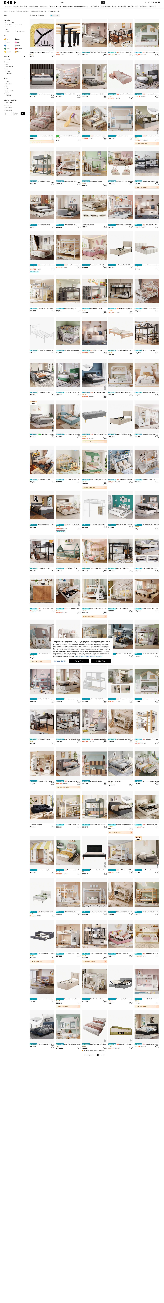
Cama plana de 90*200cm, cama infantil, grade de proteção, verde (68, 568)
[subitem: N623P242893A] (120, 247)
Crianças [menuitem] (58, 6)
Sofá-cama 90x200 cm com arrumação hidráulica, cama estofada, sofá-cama (147, 568)
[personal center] (146, 2)
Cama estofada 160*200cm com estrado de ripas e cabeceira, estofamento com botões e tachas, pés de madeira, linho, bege (94, 1044)
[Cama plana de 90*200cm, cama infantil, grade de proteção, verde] (68, 551)
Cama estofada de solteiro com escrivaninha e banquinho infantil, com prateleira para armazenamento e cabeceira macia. (68, 434)
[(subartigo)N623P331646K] (68, 636)
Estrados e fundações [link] (54, 11)
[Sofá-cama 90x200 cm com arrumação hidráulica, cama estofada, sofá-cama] (147, 551)
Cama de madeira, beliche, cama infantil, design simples (68, 265)
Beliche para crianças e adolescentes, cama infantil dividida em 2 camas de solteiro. (147, 911)
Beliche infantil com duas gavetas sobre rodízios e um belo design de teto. (121, 392)
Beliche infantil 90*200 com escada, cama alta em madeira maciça (121, 479)
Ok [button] (23, 113)
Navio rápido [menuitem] (23, 6)
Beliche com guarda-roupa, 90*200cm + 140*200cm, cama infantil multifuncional (147, 781)
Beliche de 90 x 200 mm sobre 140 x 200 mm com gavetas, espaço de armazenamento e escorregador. (68, 94)
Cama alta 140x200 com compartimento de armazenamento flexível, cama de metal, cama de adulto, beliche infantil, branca (42, 308)
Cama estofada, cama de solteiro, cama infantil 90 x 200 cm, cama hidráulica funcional (68, 699)
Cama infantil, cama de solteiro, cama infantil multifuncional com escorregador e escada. (147, 479)
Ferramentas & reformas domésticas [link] (19, 11)
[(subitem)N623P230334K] (94, 507)
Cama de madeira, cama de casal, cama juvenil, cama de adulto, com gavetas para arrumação (121, 524)
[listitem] (42, 38)
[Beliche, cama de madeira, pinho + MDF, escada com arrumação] (147, 35)
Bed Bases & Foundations (94, 392)
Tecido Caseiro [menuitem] (143, 6)
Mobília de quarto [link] (41, 11)
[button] (156, 2)
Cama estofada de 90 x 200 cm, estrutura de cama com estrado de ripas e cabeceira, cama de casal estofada (68, 392)
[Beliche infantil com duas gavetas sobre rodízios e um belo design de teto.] (120, 375)
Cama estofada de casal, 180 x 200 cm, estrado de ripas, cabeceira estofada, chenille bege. (147, 265)
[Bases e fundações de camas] (42, 76)
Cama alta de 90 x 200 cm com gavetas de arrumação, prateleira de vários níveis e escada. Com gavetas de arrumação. (42, 781)
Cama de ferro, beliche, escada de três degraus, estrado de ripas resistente (147, 181)
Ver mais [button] (18, 27)
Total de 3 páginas (88, 1055)
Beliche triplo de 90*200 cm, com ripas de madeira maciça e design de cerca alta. (94, 824)
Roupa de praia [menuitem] (43, 6)
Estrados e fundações (118, 136)
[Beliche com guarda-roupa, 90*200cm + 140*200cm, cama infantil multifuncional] (147, 763)
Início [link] (5, 11)
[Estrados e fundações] (120, 118)
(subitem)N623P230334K (93, 524)
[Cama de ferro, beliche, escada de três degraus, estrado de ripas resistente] (147, 163)
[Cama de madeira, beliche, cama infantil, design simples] (68, 247)
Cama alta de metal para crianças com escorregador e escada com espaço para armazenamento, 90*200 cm (121, 739)
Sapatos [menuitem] (114, 6)
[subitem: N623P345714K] (94, 681)
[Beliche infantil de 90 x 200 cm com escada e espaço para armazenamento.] (147, 636)
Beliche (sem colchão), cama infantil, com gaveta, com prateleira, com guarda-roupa (121, 870)
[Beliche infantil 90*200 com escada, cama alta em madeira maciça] (120, 462)
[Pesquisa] (103, 2)
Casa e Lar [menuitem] (52, 6)
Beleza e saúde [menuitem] (122, 6)
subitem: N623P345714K (93, 699)
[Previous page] (96, 1055)
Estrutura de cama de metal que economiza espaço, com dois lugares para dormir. (121, 653)
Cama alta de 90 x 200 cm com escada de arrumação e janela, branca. (147, 434)
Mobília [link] (33, 11)
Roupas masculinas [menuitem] (68, 6)
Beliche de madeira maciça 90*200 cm (68, 350)
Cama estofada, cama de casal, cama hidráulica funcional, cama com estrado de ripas (147, 824)
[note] (34, 271)
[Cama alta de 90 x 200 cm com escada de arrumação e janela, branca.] (147, 416)
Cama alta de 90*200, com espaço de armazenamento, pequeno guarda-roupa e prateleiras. (68, 824)
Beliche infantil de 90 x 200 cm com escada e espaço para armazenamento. (147, 653)
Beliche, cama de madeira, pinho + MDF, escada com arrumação (147, 52)
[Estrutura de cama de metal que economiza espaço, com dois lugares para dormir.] (120, 636)
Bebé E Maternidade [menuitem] (133, 6)
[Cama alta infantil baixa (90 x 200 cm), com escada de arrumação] (120, 35)
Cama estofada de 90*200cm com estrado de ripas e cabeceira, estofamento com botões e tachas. (42, 136)
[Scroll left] (157, 6)
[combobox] (38, 15)
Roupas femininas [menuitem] (33, 6)
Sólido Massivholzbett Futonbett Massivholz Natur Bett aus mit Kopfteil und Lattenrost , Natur (121, 350)
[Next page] (104, 1055)
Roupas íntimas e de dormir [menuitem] (81, 6)
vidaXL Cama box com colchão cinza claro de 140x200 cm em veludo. (42, 434)
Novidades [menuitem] (16, 6)
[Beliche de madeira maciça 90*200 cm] (68, 333)
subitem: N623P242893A (120, 265)
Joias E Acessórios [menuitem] (94, 6)
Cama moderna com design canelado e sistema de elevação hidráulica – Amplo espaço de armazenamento (147, 1044)
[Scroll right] (159, 6)
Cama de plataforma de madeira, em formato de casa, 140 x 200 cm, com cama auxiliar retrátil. (94, 136)
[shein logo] (10, 2)
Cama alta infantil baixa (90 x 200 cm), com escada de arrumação (121, 52)
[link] (149, 2)
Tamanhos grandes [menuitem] (105, 6)
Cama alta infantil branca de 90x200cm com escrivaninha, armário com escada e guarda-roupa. (121, 699)
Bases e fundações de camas (42, 94)
